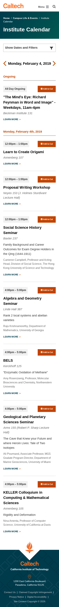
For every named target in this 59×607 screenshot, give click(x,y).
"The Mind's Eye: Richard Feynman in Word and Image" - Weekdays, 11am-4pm (29, 102)
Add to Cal (48, 89)
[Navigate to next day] (54, 63)
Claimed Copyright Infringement (35, 592)
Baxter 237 (10, 238)
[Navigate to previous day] (4, 63)
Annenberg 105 (13, 508)
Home (6, 18)
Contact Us (10, 592)
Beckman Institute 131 (17, 113)
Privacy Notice (16, 596)
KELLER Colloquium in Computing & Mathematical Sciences (26, 497)
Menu (41, 6)
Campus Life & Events (25, 18)
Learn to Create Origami (23, 152)
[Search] (54, 6)
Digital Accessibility (37, 596)
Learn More (11, 119)
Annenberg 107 (13, 157)
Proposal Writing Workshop (26, 187)
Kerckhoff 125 (12, 366)
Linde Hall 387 (12, 309)
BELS (8, 360)
